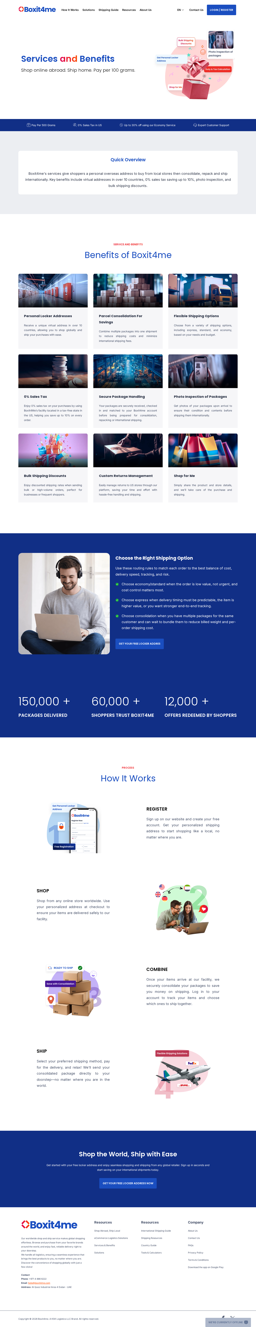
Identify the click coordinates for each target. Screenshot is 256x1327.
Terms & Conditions (198, 1260)
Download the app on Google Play (206, 1267)
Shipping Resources (151, 1238)
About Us (146, 9)
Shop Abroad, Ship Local (107, 1230)
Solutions (99, 1252)
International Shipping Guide (156, 1230)
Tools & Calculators (151, 1252)
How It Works (70, 9)
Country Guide (148, 1245)
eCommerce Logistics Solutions (111, 1238)
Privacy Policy (195, 1252)
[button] (181, 10)
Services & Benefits (104, 1245)
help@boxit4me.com (39, 1283)
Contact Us (196, 9)
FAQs (190, 1245)
